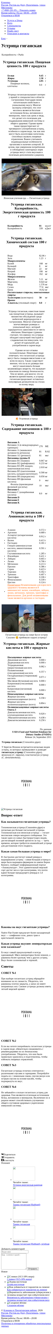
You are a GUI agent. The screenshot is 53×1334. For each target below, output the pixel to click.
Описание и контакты (18, 33)
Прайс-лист (13, 31)
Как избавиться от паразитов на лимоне (27, 1289)
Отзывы (11, 28)
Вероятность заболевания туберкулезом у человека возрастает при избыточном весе (28, 1298)
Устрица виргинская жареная (27, 1185)
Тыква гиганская (21, 1224)
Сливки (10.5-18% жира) (19, 1279)
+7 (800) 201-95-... (18, 10)
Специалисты (14, 25)
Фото (9, 23)
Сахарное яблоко (15, 1305)
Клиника (5, 2)
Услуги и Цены (14, 20)
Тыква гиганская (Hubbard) (26, 1204)
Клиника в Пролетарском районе (20, 1310)
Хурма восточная (15, 1284)
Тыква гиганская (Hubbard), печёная (31, 1244)
